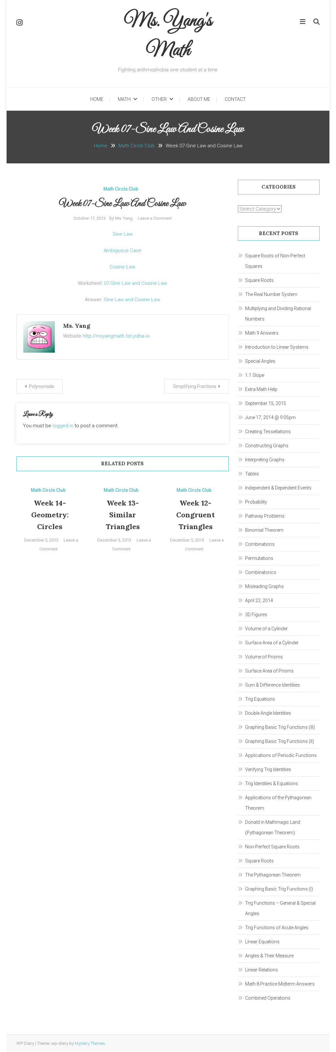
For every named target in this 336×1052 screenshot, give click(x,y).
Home (96, 99)
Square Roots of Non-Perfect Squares (275, 261)
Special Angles (260, 361)
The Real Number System (271, 294)
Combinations (260, 544)
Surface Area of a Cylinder (272, 642)
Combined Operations (267, 998)
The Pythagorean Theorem (273, 874)
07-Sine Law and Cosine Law (135, 283)
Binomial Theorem (264, 530)
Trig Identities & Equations (271, 783)
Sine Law (123, 234)
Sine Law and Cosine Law (132, 300)
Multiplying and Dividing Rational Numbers (278, 314)
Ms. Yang (124, 218)
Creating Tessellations (268, 431)
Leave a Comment (155, 218)
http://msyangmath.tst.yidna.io (116, 336)
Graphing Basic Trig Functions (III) (280, 727)
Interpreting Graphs (264, 459)
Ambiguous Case (122, 250)
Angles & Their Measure (269, 955)
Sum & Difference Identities (272, 685)
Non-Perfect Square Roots (272, 846)
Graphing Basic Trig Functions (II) (279, 741)
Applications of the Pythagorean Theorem (278, 803)
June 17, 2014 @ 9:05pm (270, 417)
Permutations (259, 558)
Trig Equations (260, 699)
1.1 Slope (254, 375)
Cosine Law (122, 267)
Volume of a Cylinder (266, 628)
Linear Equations (262, 941)
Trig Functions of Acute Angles (276, 927)
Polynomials (41, 386)
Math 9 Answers (262, 333)
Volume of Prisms (264, 656)
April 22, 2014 (259, 600)
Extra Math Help (261, 389)
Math (124, 99)
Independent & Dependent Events (278, 487)
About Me (199, 99)
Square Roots (259, 280)
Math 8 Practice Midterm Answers (280, 984)
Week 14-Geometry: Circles (50, 514)
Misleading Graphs (264, 586)
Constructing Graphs (266, 445)
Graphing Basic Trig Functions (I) (279, 889)
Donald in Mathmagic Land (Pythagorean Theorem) (272, 827)
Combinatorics (260, 572)
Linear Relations (261, 969)
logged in (62, 426)
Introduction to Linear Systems (276, 347)
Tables (252, 473)
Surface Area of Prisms (269, 671)
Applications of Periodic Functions (281, 755)
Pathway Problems (264, 516)
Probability (256, 502)
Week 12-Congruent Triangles (195, 514)
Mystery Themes (90, 1043)
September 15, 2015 (265, 403)
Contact (235, 99)
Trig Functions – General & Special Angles (280, 908)
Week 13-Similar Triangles (123, 514)
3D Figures (256, 614)
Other (159, 99)
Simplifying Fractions (194, 386)
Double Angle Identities (268, 713)
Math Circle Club (120, 189)
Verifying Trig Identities (268, 769)
